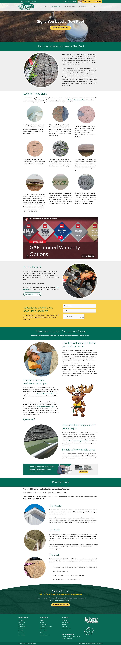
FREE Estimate (65, 620)
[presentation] (74, 316)
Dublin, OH (20, 628)
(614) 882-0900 (32, 1)
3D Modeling (97, 1)
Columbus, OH (21, 620)
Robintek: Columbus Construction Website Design (93, 643)
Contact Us (64, 626)
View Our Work (43, 630)
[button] (100, 6)
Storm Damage (43, 628)
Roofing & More (43, 624)
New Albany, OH (21, 635)
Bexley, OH (20, 630)
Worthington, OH (22, 626)
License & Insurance (66, 628)
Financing (42, 622)
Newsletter (64, 624)
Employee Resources (45, 635)
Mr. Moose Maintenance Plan (76, 100)
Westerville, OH (21, 622)
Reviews (42, 632)
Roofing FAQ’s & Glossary (46, 626)
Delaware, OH (21, 624)
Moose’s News (88, 1)
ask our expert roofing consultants (78, 441)
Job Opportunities (66, 622)
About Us (42, 620)
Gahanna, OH (21, 632)
